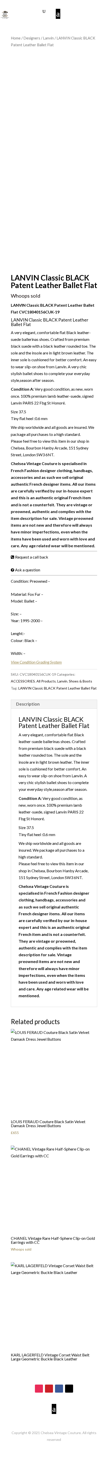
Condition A (22, 389)
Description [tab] (28, 704)
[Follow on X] (69, 1389)
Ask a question (27, 569)
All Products (46, 681)
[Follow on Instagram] (39, 1389)
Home (16, 38)
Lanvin (48, 38)
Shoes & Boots (80, 681)
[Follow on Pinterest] (49, 1389)
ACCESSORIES (23, 681)
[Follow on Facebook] (59, 1389)
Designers (31, 38)
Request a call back (31, 557)
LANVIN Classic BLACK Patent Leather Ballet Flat (57, 688)
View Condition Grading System (36, 662)
